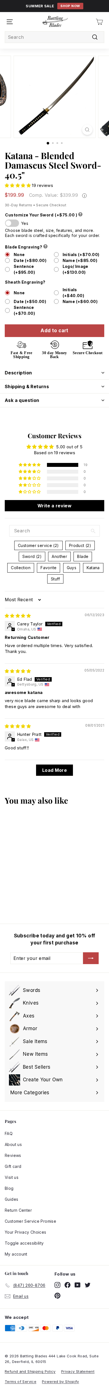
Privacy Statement (77, 1371)
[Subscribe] (91, 958)
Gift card (13, 1166)
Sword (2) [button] (32, 556)
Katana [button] (93, 567)
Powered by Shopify (60, 1381)
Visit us (11, 1177)
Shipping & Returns (27, 386)
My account (16, 1254)
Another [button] (59, 556)
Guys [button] (72, 567)
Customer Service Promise (30, 1221)
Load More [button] (54, 770)
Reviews (13, 1155)
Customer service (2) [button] (38, 545)
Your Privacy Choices (25, 1232)
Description (18, 373)
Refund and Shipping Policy (30, 1371)
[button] (18, 185)
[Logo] (55, 21)
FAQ (9, 1133)
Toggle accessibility (24, 1243)
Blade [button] (82, 556)
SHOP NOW (70, 6)
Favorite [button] (48, 567)
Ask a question (22, 400)
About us (13, 1144)
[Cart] (99, 22)
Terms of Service (20, 1381)
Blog (9, 1188)
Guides (11, 1199)
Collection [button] (20, 567)
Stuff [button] (55, 578)
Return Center (18, 1210)
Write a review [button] (54, 505)
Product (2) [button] (80, 545)
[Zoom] (87, 130)
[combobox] (54, 37)
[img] (18, 615)
